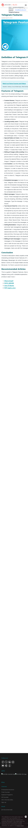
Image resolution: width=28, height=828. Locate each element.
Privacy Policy (20, 825)
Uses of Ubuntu (9, 285)
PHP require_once (10, 288)
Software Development (18, 7)
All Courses (4, 797)
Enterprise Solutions (7, 789)
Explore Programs (7, 794)
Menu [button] (24, 5)
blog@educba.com (20, 10)
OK (26, 816)
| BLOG (14, 5)
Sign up (3, 802)
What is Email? (8, 281)
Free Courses (5, 792)
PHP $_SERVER (9, 283)
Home (10, 7)
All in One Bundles (7, 799)
